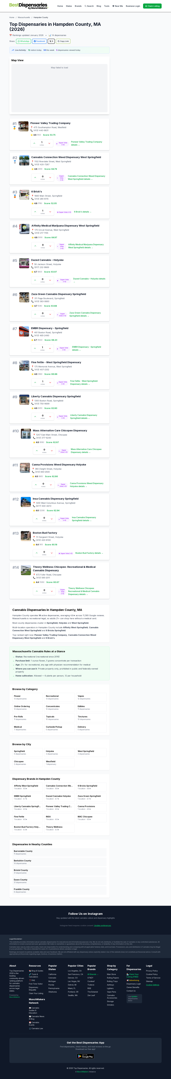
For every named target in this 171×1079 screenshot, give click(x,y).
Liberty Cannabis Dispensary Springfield (56, 396)
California (52, 974)
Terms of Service (153, 978)
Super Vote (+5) (63, 144)
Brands (78, 6)
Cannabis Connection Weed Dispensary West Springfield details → (86, 177)
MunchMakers (14, 997)
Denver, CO (73, 978)
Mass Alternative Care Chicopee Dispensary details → (86, 450)
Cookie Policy (152, 974)
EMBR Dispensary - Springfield (49, 328)
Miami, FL (71, 988)
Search (90, 6)
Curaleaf (91, 981)
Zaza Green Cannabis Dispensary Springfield (58, 294)
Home (60, 6)
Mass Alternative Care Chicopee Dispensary (60, 430)
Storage (110, 1001)
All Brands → (93, 974)
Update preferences (102, 925)
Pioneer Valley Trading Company (50, 123)
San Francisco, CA (75, 974)
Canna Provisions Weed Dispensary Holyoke (59, 464)
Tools (106, 6)
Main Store (111, 974)
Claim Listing (154, 6)
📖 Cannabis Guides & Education (34, 1010)
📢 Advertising (133, 980)
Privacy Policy (152, 971)
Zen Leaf (91, 995)
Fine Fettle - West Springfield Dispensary (56, 362)
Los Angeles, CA (74, 971)
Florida (51, 985)
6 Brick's (36, 191)
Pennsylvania (53, 988)
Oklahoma (52, 992)
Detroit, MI (72, 985)
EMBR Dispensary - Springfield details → (86, 348)
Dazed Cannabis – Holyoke (47, 260)
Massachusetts (24, 17)
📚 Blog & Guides (36, 971)
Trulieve (91, 985)
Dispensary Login (134, 984)
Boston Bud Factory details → (89, 553)
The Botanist (93, 992)
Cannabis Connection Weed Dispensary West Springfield (66, 157)
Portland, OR (73, 992)
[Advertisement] (138, 39)
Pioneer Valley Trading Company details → (86, 143)
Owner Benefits (133, 987)
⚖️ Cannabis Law (36, 1028)
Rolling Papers (113, 978)
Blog (99, 6)
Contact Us (131, 991)
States (69, 6)
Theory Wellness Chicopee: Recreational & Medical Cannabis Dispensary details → (83, 591)
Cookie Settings (152, 985)
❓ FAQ (32, 980)
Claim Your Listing (36, 993)
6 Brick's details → (83, 211)
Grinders (110, 1005)
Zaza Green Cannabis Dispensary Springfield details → (85, 314)
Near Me (119, 6)
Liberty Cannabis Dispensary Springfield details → (83, 416)
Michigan (52, 981)
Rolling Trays (112, 981)
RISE (89, 988)
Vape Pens (111, 992)
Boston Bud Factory (45, 532)
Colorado (52, 978)
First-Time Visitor (36, 984)
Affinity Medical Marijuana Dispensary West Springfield (65, 225)
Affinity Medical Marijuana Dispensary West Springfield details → (86, 246)
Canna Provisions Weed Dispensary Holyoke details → (86, 485)
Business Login (133, 6)
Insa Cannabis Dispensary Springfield (55, 498)
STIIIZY (90, 978)
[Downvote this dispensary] (49, 143)
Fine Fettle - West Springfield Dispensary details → (84, 382)
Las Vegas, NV (74, 981)
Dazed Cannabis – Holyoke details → (89, 280)
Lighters (110, 988)
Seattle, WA (72, 995)
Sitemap (149, 981)
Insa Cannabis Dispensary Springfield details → (84, 519)
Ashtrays (110, 985)
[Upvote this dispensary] (34, 143)
